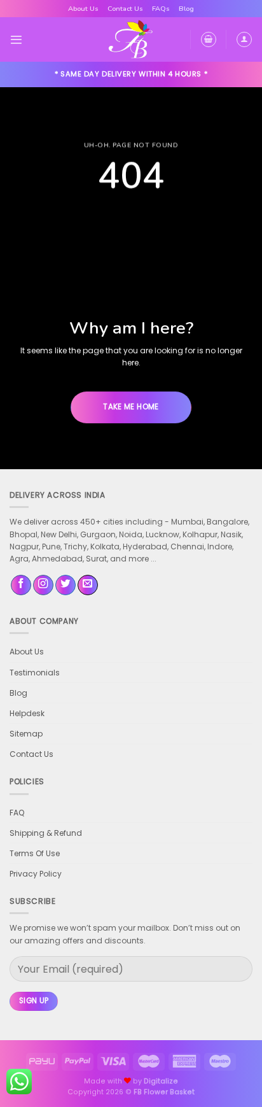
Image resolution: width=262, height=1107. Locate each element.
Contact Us (125, 8)
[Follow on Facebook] (21, 585)
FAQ (17, 812)
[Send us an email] (88, 585)
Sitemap (26, 733)
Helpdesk (27, 713)
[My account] (244, 39)
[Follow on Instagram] (43, 585)
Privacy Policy (36, 873)
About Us (83, 8)
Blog (186, 8)
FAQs (161, 8)
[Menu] (16, 39)
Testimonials (35, 672)
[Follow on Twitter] (65, 585)
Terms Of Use (35, 853)
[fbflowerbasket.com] (131, 39)
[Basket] (208, 39)
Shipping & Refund (46, 833)
